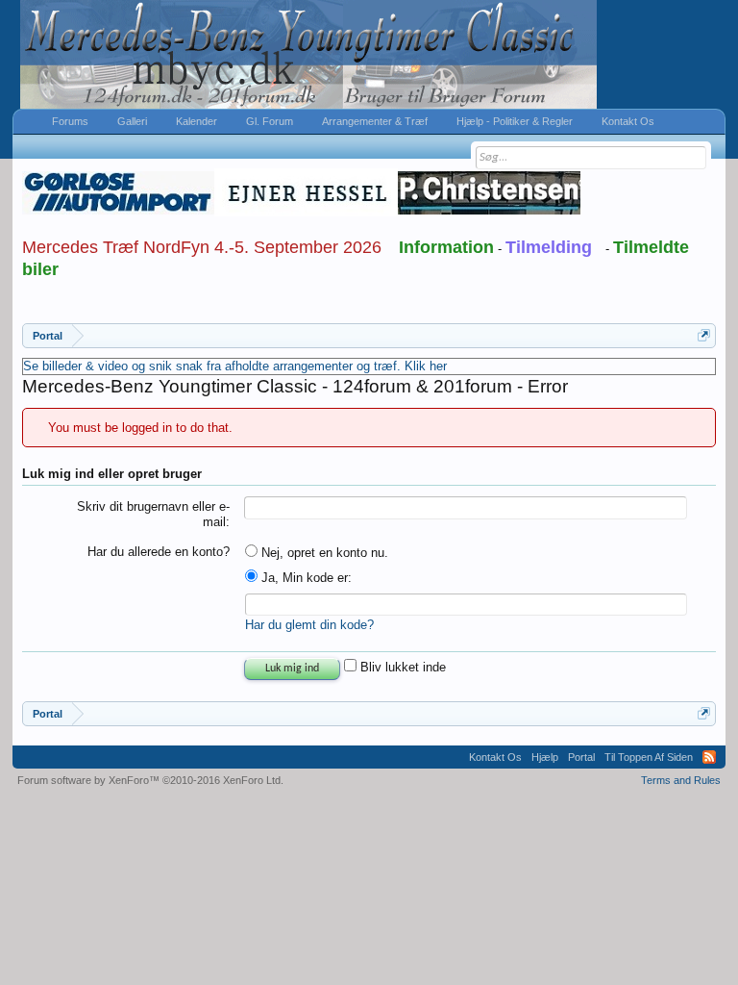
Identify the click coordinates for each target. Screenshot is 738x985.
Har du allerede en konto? (158, 551)
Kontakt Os (628, 121)
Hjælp (544, 757)
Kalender (196, 121)
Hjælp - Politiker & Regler (514, 121)
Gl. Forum (269, 121)
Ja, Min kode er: (305, 577)
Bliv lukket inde (401, 667)
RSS (709, 757)
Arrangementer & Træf (375, 121)
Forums (70, 121)
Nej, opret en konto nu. (323, 552)
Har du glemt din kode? (309, 625)
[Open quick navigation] (704, 335)
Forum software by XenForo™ (150, 780)
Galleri (132, 121)
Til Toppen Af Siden (648, 757)
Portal (581, 757)
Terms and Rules (681, 780)
